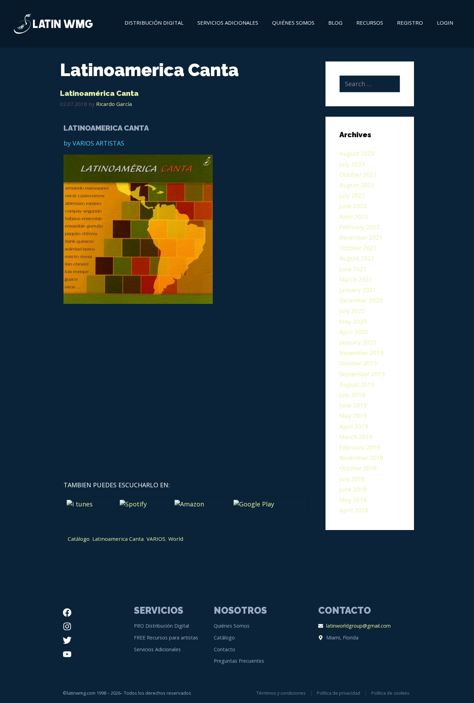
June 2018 (353, 489)
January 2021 (357, 290)
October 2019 (358, 363)
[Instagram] (67, 626)
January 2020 (357, 342)
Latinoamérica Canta (99, 93)
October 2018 (358, 468)
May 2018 (353, 500)
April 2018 (353, 510)
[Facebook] (67, 612)
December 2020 (361, 300)
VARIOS (156, 538)
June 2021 (353, 269)
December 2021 (361, 237)
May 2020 (353, 321)
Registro (410, 22)
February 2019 (359, 447)
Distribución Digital (154, 22)
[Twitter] (67, 640)
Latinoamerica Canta (118, 538)
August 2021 (356, 258)
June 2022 (353, 206)
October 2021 (358, 248)
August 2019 (356, 384)
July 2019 (352, 395)
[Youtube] (67, 654)
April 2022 (353, 217)
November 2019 (361, 353)
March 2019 (355, 437)
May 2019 (353, 416)
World (175, 538)
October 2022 (358, 175)
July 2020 (352, 311)
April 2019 (353, 426)
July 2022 (352, 195)
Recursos (369, 22)
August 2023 (356, 153)
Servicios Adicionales (227, 22)
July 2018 (352, 479)
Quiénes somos (293, 22)
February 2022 (359, 227)
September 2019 (362, 374)
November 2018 (361, 458)
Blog (335, 22)
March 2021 (355, 279)
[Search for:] (369, 84)
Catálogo (79, 538)
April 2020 (353, 332)
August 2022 (356, 185)
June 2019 (353, 405)
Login (445, 22)
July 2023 (352, 164)
